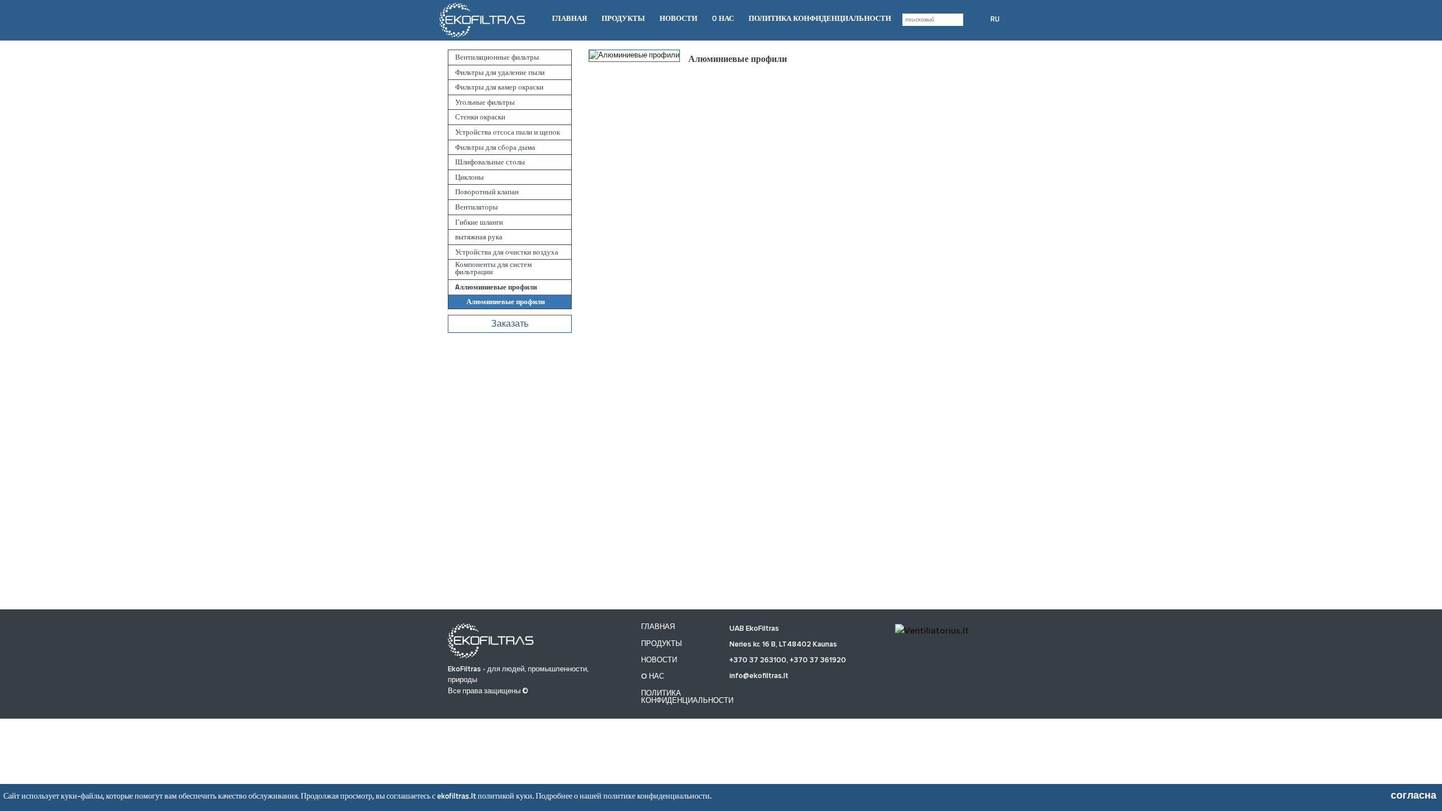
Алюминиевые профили (505, 301)
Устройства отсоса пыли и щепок (507, 132)
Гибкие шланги (479, 222)
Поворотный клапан (487, 192)
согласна (1413, 795)
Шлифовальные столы (490, 162)
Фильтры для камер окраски (499, 87)
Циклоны (469, 177)
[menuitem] (569, 18)
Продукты (623, 18)
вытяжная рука (478, 237)
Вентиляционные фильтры (497, 57)
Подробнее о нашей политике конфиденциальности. (623, 795)
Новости (678, 18)
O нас (723, 18)
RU (994, 18)
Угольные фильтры (485, 102)
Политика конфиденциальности (820, 18)
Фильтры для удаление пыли (500, 72)
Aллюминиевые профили (496, 287)
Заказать (509, 323)
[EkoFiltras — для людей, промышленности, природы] (483, 19)
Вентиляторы (476, 207)
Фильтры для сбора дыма (495, 147)
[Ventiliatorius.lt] (932, 630)
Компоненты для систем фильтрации (493, 268)
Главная (569, 18)
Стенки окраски (480, 117)
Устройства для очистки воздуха (506, 252)
